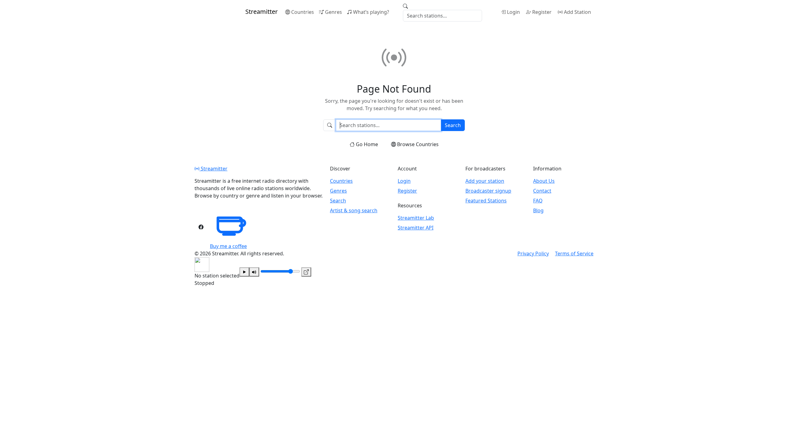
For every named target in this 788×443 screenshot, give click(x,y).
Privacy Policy (533, 253)
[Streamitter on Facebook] (201, 227)
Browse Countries (418, 144)
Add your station (484, 181)
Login (513, 12)
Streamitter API (415, 227)
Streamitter (213, 168)
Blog (538, 210)
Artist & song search (353, 210)
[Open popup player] (306, 272)
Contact (542, 190)
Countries (302, 12)
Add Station (577, 12)
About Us (544, 181)
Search (453, 125)
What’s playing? (371, 12)
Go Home (367, 144)
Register (542, 12)
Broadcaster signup (488, 190)
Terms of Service (574, 253)
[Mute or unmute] (254, 272)
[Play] (244, 272)
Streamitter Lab (416, 217)
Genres (333, 12)
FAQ (538, 200)
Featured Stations (486, 200)
